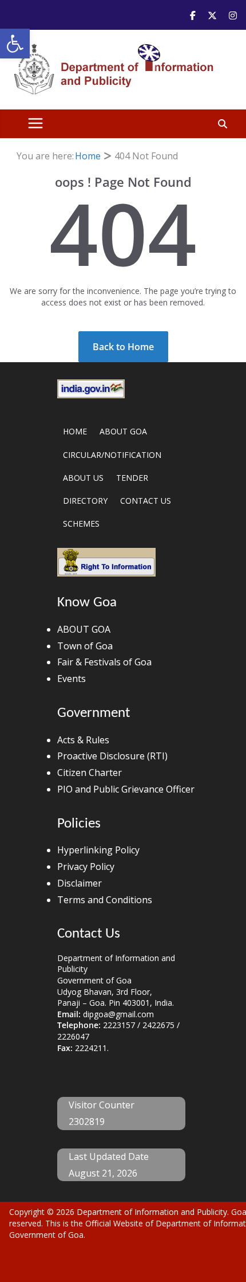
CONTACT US (145, 500)
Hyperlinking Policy (98, 850)
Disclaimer (79, 883)
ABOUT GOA (123, 431)
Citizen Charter (89, 772)
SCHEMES (81, 523)
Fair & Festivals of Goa (104, 662)
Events (71, 678)
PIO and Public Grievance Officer (126, 789)
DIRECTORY (85, 500)
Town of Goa (85, 646)
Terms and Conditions (104, 899)
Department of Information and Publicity (152, 1211)
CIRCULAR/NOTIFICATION (112, 454)
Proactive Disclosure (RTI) (112, 756)
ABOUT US (83, 477)
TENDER (132, 477)
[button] (15, 43)
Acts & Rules (83, 740)
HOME (75, 431)
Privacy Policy (85, 866)
